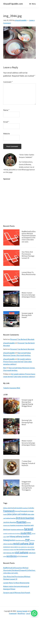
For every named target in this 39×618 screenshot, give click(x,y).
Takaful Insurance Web (11, 388)
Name (6, 110)
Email (6, 122)
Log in (28, 613)
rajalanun (32, 540)
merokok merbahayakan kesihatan (11, 533)
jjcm (18, 517)
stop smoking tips (22, 547)
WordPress (21, 613)
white (4, 556)
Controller (31, 508)
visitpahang (31, 553)
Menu (34, 4)
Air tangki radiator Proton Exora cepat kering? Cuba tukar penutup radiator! (17, 361)
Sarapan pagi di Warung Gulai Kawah (27, 315)
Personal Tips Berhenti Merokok (22, 339)
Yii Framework (23, 556)
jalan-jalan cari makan (17, 514)
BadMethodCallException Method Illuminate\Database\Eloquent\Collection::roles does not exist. (29, 236)
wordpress (11, 556)
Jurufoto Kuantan (9, 522)
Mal (4, 368)
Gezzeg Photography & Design (24, 511)
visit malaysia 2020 (9, 553)
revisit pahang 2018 (23, 543)
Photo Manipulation (20, 540)
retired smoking (8, 544)
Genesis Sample (22, 611)
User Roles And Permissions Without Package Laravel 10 (28, 255)
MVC (29, 533)
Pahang (12, 536)
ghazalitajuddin (9, 343)
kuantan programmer (17, 525)
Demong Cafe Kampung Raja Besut (27, 422)
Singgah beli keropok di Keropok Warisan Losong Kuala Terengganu (28, 486)
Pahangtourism (9, 540)
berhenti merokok (16, 508)
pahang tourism (22, 536)
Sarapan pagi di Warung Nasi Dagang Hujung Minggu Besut (27, 403)
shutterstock (6, 547)
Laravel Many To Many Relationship (29, 273)
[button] (34, 613)
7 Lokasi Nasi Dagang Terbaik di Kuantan (28, 463)
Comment (8, 82)
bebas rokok (7, 508)
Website (6, 133)
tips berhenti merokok (23, 549)
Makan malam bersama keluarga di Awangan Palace (28, 295)
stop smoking (14, 547)
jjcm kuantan (27, 517)
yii (18, 556)
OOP (7, 537)
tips (15, 549)
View (33, 549)
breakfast (25, 508)
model (23, 533)
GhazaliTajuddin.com (13, 3)
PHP (27, 539)
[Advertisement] (19, 201)
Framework (9, 510)
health (5, 514)
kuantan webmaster (17, 529)
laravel (28, 529)
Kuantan (21, 522)
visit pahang (21, 552)
